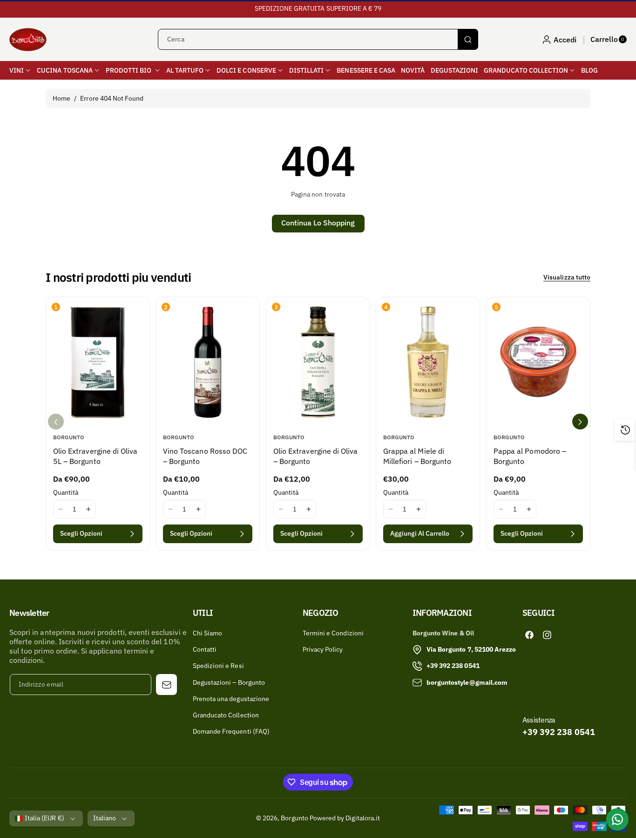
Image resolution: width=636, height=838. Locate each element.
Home (61, 98)
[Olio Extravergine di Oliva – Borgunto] (318, 362)
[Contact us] (617, 819)
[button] (608, 40)
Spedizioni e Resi (218, 665)
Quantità (65, 493)
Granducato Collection (226, 715)
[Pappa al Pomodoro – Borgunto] (538, 362)
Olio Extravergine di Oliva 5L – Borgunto (95, 456)
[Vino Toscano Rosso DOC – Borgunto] (207, 362)
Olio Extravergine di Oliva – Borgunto (315, 456)
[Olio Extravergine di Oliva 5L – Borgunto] (97, 362)
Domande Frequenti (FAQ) (231, 731)
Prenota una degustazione (231, 699)
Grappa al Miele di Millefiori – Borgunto (417, 456)
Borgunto (294, 818)
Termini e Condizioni (333, 633)
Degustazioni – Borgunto (229, 682)
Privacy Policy (323, 649)
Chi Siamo (207, 633)
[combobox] (318, 39)
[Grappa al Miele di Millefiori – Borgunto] (428, 362)
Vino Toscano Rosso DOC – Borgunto (205, 456)
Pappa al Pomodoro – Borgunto (530, 456)
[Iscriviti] (166, 684)
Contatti (205, 649)
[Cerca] (468, 39)
